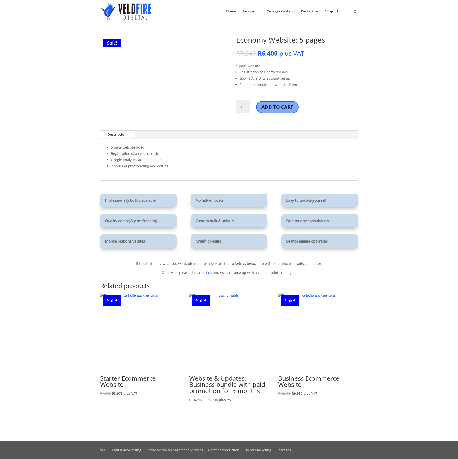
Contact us (309, 11)
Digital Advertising (126, 450)
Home (231, 11)
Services (249, 11)
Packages (283, 450)
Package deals (278, 11)
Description (117, 134)
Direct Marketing (258, 450)
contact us (204, 272)
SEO (103, 450)
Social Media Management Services (174, 450)
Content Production (223, 450)
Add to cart (277, 107)
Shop (329, 11)
